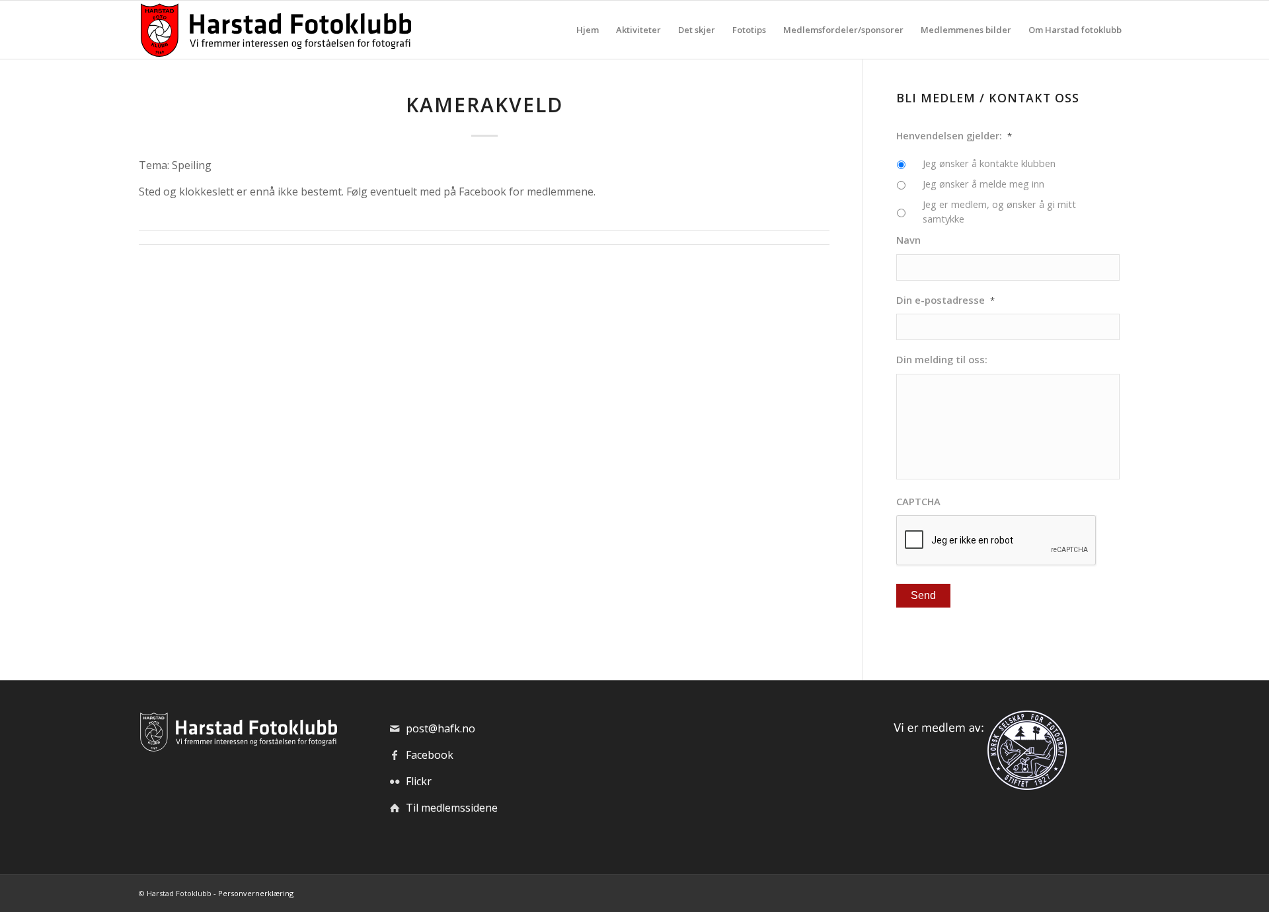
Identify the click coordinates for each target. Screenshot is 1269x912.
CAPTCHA (918, 501)
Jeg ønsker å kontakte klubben (989, 163)
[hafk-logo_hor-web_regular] (275, 30)
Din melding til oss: (941, 359)
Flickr (419, 781)
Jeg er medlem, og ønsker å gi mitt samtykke (999, 211)
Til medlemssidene (452, 807)
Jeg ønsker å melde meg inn (983, 183)
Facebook (429, 755)
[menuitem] (587, 30)
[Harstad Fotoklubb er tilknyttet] (977, 786)
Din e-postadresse (945, 300)
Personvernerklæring (255, 893)
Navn (908, 240)
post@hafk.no (440, 728)
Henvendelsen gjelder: (954, 135)
